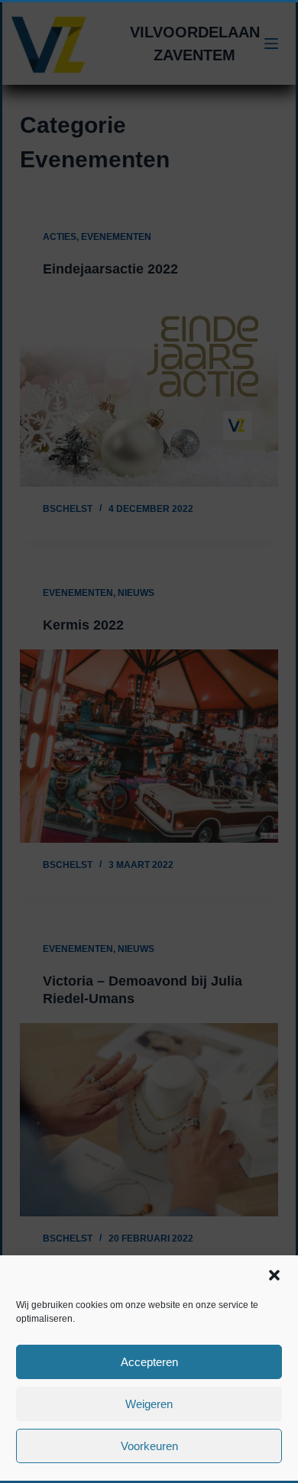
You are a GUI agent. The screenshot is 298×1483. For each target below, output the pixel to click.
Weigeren (149, 1403)
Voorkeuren (149, 1445)
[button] (274, 1275)
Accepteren (149, 1361)
